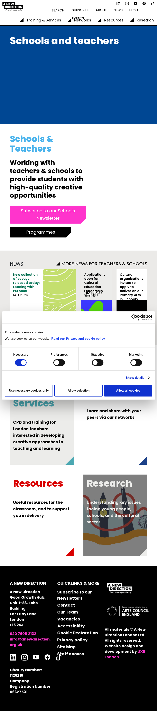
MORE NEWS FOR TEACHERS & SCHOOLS (104, 264)
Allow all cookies (128, 390)
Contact (66, 605)
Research (145, 20)
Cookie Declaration (77, 633)
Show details (135, 377)
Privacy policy (72, 640)
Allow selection (79, 390)
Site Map (66, 647)
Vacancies (68, 619)
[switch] (59, 362)
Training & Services (43, 20)
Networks (82, 20)
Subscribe (80, 10)
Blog (133, 10)
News (118, 10)
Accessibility (71, 626)
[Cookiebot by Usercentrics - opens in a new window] (134, 317)
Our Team (67, 612)
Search (58, 10)
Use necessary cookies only (29, 390)
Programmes (40, 232)
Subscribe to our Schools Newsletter (48, 214)
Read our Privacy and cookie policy (78, 338)
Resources (113, 20)
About (101, 10)
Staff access (70, 654)
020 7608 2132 (23, 633)
